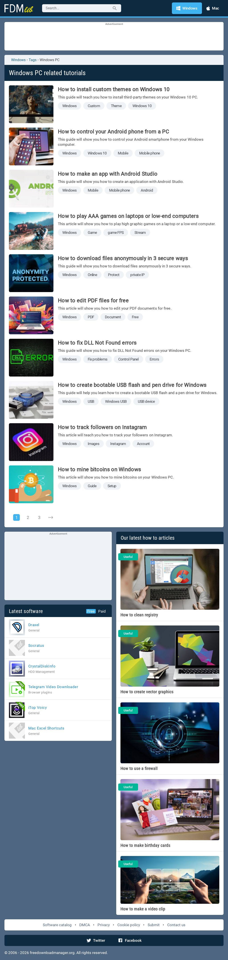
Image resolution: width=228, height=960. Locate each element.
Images (93, 443)
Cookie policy (128, 925)
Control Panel (128, 359)
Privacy (104, 925)
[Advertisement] (114, 37)
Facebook (133, 940)
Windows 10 (142, 106)
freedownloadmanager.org (52, 952)
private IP (137, 275)
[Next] (50, 517)
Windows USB (116, 401)
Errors (154, 359)
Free (135, 317)
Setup (112, 486)
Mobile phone (149, 153)
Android (147, 190)
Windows (18, 60)
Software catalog (57, 925)
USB (91, 401)
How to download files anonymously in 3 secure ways (123, 258)
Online (92, 275)
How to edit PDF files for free (93, 300)
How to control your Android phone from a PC (113, 131)
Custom (94, 106)
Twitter (99, 940)
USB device (146, 401)
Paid (102, 611)
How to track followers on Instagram (102, 427)
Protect (113, 275)
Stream (140, 232)
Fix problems (97, 359)
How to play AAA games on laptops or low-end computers (128, 216)
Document (113, 317)
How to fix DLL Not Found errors (97, 343)
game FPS (116, 232)
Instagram (118, 443)
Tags (33, 60)
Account (143, 443)
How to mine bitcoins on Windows (99, 469)
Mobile (123, 153)
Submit (154, 925)
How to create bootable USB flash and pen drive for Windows (132, 385)
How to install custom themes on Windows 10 (114, 89)
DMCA (84, 925)
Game (92, 232)
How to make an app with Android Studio (107, 174)
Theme (116, 106)
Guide (92, 486)
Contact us (176, 925)
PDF (91, 317)
